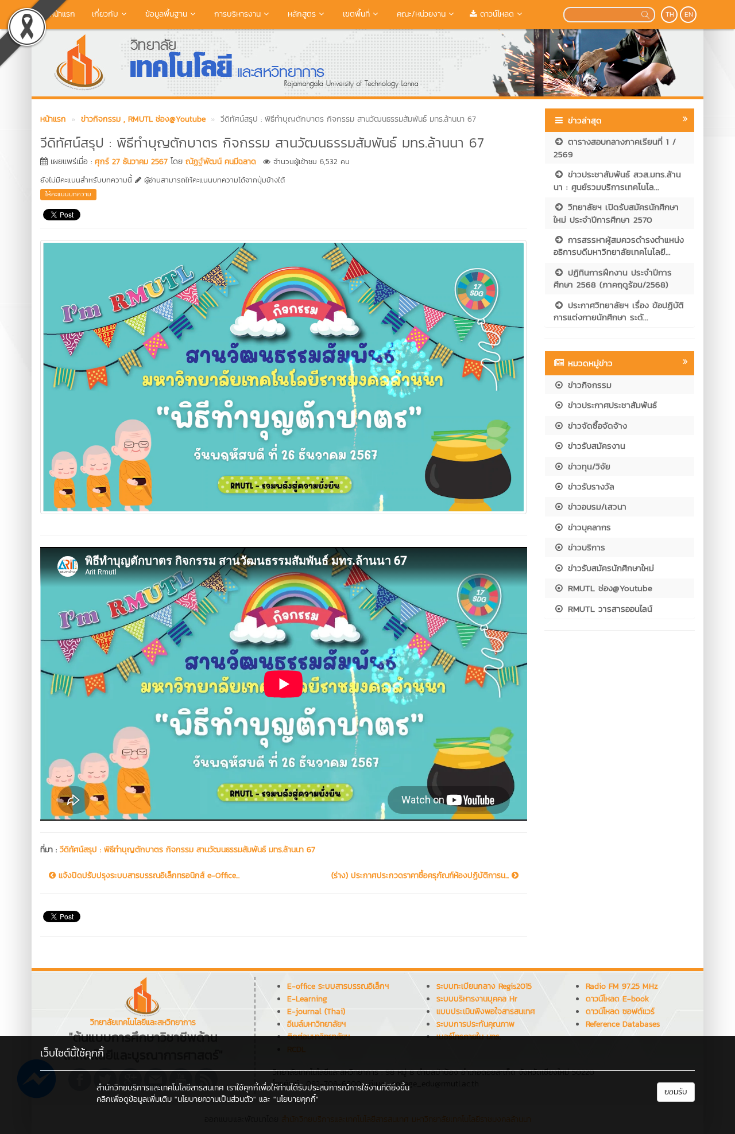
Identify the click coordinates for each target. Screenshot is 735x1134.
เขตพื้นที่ (355, 14)
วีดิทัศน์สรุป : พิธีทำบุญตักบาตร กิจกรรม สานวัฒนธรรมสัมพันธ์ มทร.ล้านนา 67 (187, 850)
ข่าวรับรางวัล (589, 486)
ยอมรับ (675, 1092)
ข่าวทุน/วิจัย (587, 466)
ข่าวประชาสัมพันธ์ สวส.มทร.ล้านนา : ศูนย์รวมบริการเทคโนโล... (617, 180)
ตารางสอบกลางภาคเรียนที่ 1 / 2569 (615, 147)
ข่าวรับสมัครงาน (594, 445)
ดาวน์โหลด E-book (617, 999)
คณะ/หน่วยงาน (420, 14)
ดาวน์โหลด (495, 14)
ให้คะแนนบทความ (68, 194)
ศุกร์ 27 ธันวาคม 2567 (131, 162)
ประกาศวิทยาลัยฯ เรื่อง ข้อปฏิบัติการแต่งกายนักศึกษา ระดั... (619, 311)
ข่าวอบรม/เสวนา (595, 506)
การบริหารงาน (236, 14)
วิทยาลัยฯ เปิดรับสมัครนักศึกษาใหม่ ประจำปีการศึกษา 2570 (616, 213)
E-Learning (307, 999)
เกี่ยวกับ (103, 14)
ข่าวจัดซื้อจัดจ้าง (595, 425)
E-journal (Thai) (316, 1011)
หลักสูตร (300, 14)
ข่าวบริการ (584, 547)
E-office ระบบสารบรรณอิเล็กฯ (338, 986)
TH (670, 14)
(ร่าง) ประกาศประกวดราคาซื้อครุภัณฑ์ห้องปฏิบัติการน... (421, 875)
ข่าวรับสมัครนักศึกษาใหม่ (609, 567)
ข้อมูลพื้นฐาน (164, 14)
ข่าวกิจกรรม (588, 384)
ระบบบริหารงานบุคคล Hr (476, 999)
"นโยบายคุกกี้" (296, 1099)
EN (688, 14)
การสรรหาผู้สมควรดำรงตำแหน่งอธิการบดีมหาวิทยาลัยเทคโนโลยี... (619, 245)
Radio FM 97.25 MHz (622, 986)
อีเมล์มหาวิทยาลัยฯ (316, 1024)
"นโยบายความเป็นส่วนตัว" (215, 1099)
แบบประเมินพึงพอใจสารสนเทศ (485, 1011)
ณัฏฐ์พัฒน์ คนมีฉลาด (220, 162)
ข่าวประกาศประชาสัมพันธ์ (610, 404)
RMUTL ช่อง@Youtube (608, 588)
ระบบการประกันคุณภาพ (475, 1024)
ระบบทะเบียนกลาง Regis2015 (484, 986)
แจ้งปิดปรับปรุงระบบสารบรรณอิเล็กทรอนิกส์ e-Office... (147, 875)
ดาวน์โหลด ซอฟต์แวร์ (620, 1011)
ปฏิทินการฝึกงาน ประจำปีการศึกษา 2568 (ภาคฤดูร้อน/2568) (613, 278)
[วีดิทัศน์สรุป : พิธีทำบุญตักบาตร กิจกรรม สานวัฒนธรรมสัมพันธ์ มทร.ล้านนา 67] (283, 375)
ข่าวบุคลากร (587, 527)
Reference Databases (623, 1024)
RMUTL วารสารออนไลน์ (608, 608)
